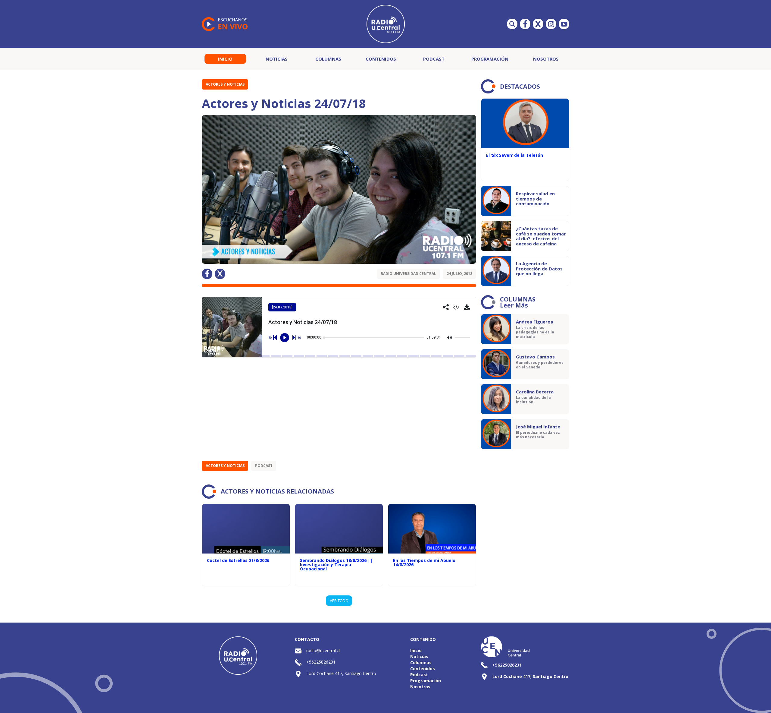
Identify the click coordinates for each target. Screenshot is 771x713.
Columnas (328, 59)
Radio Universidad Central (408, 273)
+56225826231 (321, 662)
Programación (489, 59)
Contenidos (381, 59)
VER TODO (339, 600)
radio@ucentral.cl (323, 650)
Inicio (225, 59)
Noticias (277, 59)
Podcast (434, 59)
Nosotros (546, 59)
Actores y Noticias (225, 84)
